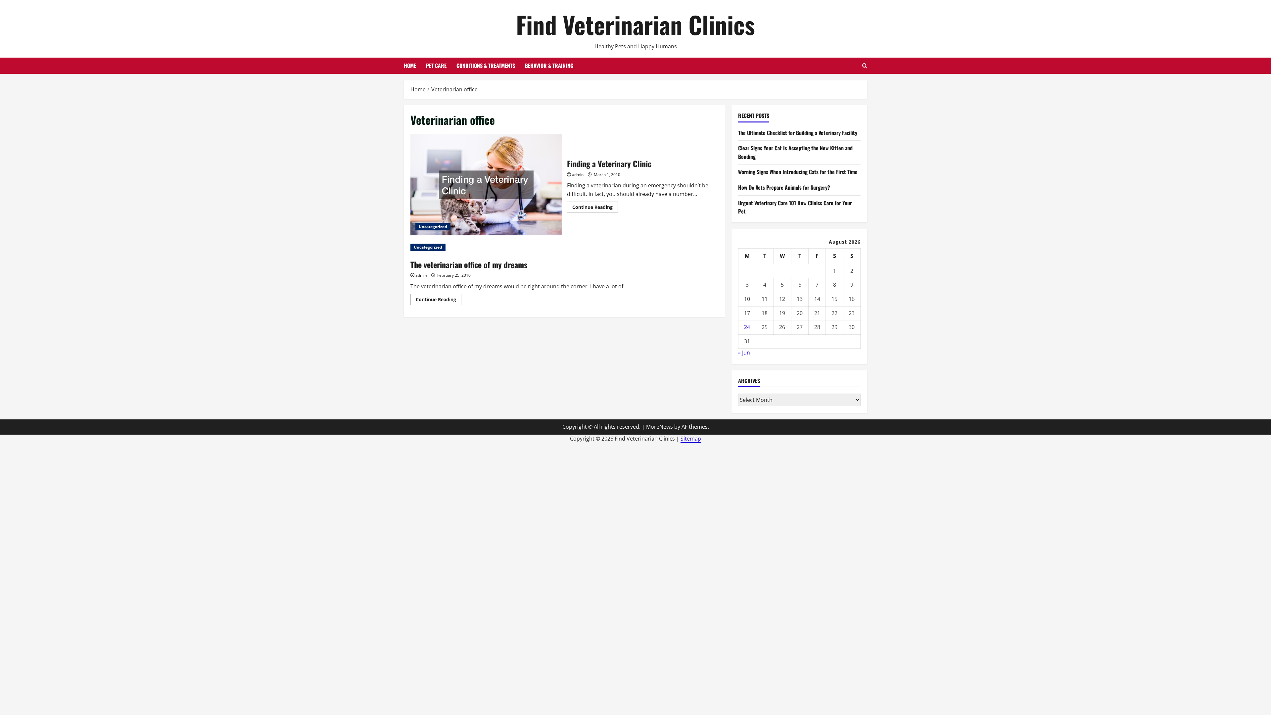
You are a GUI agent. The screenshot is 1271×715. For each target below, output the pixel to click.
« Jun (744, 352)
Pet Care (436, 66)
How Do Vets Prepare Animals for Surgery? (784, 187)
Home (410, 66)
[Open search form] (864, 65)
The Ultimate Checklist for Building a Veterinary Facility (797, 133)
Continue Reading (595, 208)
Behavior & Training (549, 66)
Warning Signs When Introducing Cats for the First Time (798, 172)
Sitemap (691, 438)
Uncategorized (433, 226)
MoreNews (659, 426)
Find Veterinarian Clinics (635, 24)
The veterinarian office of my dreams (468, 264)
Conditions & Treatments (485, 66)
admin (578, 174)
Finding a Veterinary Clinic (486, 184)
